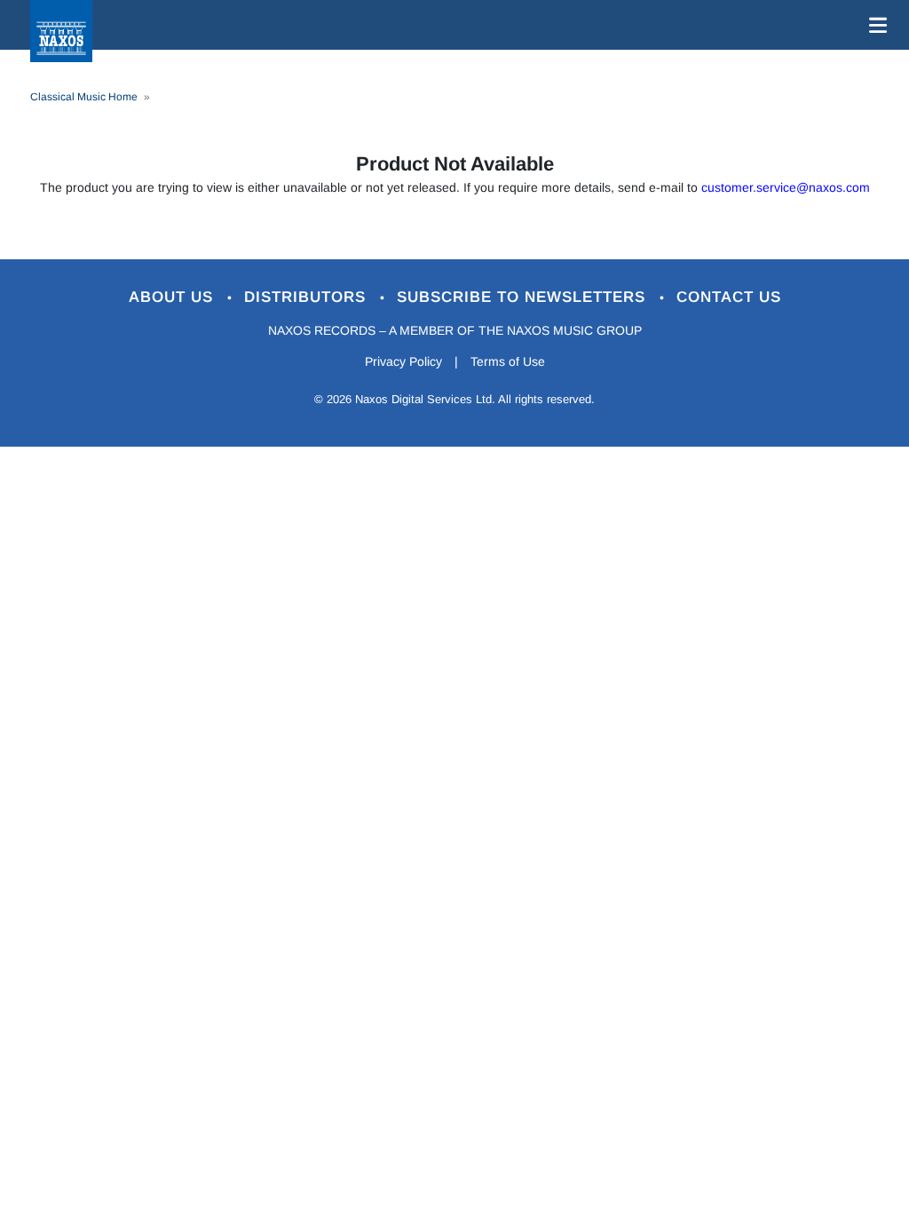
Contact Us (728, 297)
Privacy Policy (403, 361)
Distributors (307, 297)
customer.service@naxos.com (785, 187)
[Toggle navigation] (874, 25)
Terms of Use (507, 361)
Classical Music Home (84, 97)
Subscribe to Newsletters (524, 297)
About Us (173, 297)
